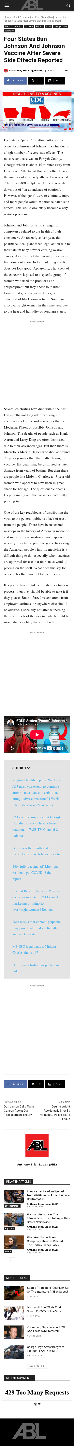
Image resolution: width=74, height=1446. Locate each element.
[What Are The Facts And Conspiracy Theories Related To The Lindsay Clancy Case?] (14, 1242)
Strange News (60, 26)
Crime (8, 1251)
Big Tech (9, 1228)
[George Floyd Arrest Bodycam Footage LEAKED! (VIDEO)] (14, 1352)
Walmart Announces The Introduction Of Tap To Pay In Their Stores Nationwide (48, 1218)
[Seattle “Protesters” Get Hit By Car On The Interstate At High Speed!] (14, 1293)
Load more (35, 1365)
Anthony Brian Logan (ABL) (27, 70)
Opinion (29, 26)
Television (9, 30)
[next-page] (12, 1259)
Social (48, 26)
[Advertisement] (37, 362)
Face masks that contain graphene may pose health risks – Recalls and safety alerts (36, 927)
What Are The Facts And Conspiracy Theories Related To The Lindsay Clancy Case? (47, 1241)
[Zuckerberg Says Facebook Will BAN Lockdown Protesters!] (14, 1332)
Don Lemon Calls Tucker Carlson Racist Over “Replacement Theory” (20, 1111)
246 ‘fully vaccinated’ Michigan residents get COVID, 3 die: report (35, 872)
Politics (39, 26)
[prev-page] (6, 1259)
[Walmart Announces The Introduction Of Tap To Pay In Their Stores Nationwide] (14, 1219)
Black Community (23, 17)
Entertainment (12, 1205)
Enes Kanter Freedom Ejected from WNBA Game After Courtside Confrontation (48, 1195)
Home (7, 17)
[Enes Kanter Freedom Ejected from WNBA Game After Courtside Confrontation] (14, 1196)
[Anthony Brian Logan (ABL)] (6, 71)
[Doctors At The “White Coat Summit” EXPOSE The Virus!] (14, 1312)
